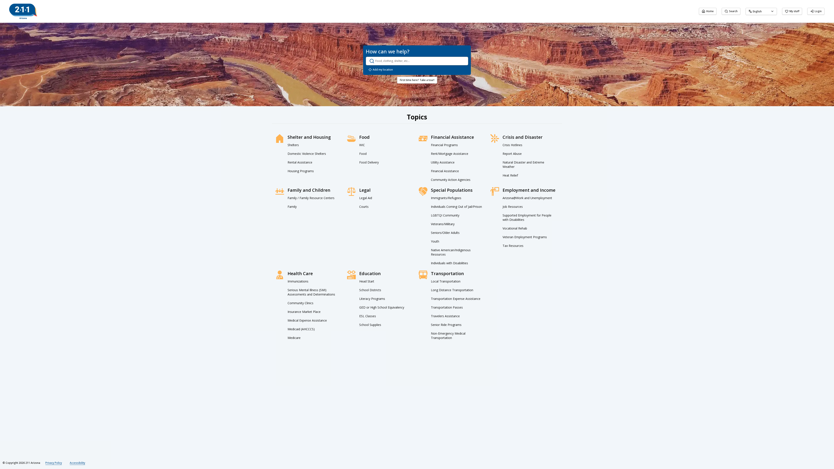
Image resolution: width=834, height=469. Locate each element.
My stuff (794, 11)
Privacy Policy (53, 463)
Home (710, 11)
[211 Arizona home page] (23, 11)
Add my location (383, 69)
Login (818, 11)
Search (733, 11)
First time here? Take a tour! (417, 80)
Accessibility (77, 463)
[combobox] (761, 11)
